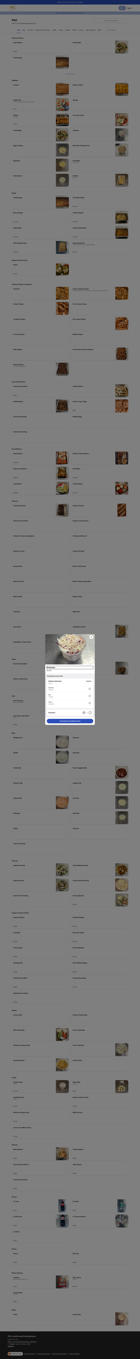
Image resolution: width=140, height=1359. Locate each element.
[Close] (91, 637)
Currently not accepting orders (70, 721)
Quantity (51, 713)
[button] (70, 649)
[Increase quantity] (90, 712)
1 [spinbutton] (87, 713)
